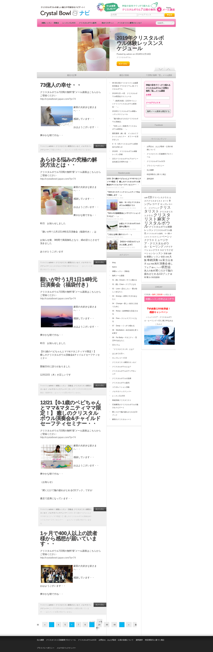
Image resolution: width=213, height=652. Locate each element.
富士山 (166, 260)
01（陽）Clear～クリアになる (124, 284)
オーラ (165, 201)
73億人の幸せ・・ (60, 85)
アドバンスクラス (160, 197)
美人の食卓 (149, 270)
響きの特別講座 (153, 277)
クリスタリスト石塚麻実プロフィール (61, 640)
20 (99, 625)
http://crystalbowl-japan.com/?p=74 (58, 99)
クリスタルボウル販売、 (155, 233)
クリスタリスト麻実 (157, 217)
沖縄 (152, 264)
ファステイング (155, 237)
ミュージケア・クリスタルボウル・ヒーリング (156, 243)
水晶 (148, 264)
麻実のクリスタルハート (121, 419)
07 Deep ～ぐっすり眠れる (123, 326)
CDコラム (116, 345)
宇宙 (160, 260)
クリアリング (154, 208)
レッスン (158, 253)
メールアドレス (153, 103)
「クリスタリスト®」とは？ (123, 349)
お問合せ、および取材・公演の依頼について (116, 640)
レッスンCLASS (69, 23)
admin (129, 54)
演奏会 (163, 263)
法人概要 (150, 170)
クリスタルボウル (157, 222)
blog (114, 263)
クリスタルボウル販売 (88, 23)
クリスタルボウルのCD (156, 161)
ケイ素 (167, 233)
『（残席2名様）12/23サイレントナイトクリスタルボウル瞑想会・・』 (124, 104)
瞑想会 (166, 267)
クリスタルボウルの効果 (121, 378)
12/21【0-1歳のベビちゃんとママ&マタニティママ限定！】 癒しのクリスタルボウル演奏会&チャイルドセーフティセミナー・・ (70, 412)
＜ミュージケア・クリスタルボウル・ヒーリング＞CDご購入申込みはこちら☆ (158, 320)
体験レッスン (153, 256)
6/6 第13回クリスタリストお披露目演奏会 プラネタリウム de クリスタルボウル (125, 86)
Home (168, 8)
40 (115, 625)
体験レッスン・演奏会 (50, 23)
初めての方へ (108, 23)
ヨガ (162, 250)
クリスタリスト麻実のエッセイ (130, 23)
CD (150, 197)
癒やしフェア (156, 267)
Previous (158, 68)
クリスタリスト (157, 209)
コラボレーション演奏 (121, 387)
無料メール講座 (118, 276)
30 (107, 625)
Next (170, 68)
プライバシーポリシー (155, 166)
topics (114, 267)
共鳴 (167, 257)
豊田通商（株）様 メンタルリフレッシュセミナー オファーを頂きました (125, 136)
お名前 (148, 95)
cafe (146, 198)
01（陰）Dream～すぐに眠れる (124, 280)
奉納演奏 (152, 260)
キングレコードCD (119, 358)
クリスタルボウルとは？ (121, 367)
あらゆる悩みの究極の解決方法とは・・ (68, 162)
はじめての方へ (118, 354)
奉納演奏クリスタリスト (121, 400)
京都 (165, 253)
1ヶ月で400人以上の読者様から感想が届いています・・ (68, 538)
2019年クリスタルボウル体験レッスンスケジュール (140, 43)
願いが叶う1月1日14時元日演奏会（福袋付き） (68, 282)
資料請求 (150, 179)
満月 (156, 263)
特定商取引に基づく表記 (156, 174)
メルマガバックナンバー (57, 389)
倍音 (163, 257)
